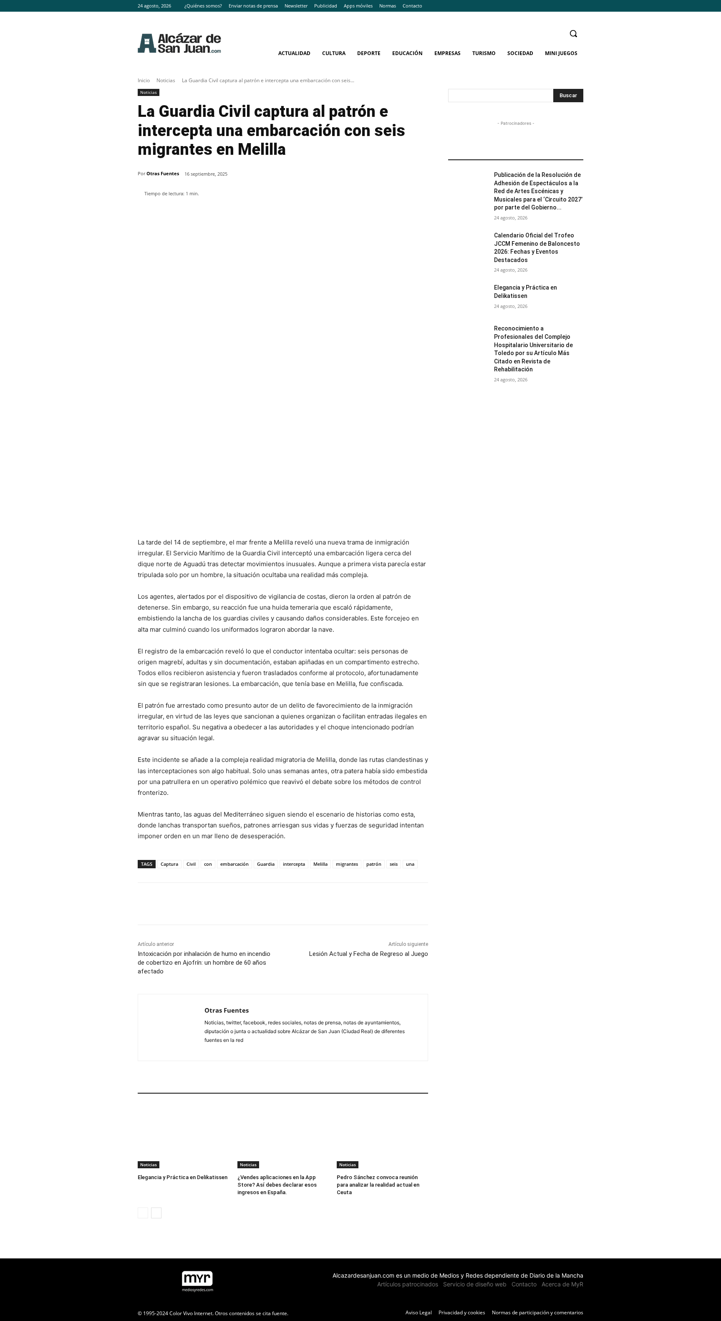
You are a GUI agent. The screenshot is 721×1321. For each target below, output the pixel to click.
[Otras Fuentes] (171, 1027)
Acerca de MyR (562, 1284)
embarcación (234, 864)
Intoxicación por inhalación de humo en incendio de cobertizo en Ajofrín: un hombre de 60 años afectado (204, 962)
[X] (578, 6)
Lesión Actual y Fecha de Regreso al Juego (368, 954)
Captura (169, 864)
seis (394, 864)
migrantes (347, 864)
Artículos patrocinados (407, 1284)
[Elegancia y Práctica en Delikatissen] (183, 1136)
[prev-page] (143, 1213)
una (410, 864)
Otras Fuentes (162, 173)
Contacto (524, 1284)
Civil (191, 864)
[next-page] (156, 1213)
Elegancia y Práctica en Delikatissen (182, 1177)
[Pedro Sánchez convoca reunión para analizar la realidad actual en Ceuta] (382, 1136)
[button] (573, 33)
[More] (335, 215)
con (208, 864)
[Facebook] (555, 6)
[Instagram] (567, 6)
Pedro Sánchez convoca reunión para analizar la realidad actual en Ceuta (378, 1184)
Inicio (144, 80)
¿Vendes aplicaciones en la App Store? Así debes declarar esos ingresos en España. (277, 1184)
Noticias (165, 80)
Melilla (320, 864)
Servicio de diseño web (475, 1284)
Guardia (266, 864)
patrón (373, 864)
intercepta (294, 864)
